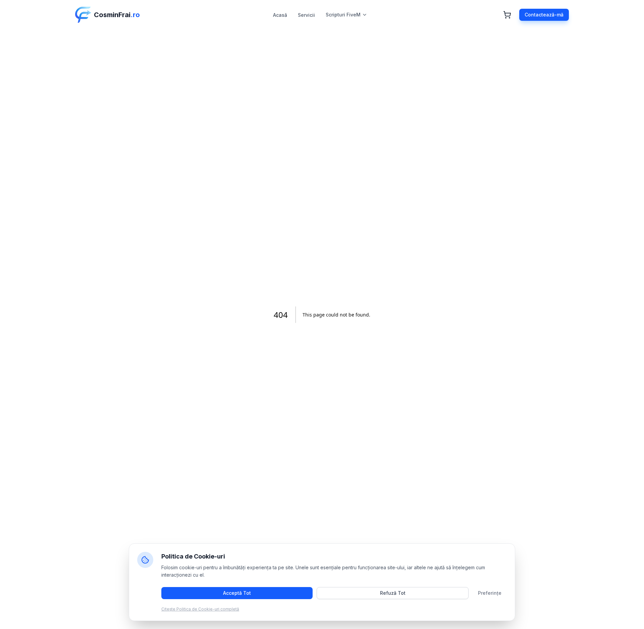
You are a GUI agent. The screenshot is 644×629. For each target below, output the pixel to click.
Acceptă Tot (237, 593)
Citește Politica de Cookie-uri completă (200, 609)
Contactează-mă (544, 14)
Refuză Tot (393, 593)
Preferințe (489, 593)
